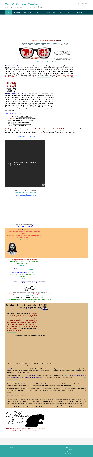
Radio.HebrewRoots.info (25, 226)
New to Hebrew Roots (19, 125)
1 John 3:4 (31, 269)
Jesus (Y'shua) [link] (32, 328)
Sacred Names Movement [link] (48, 390)
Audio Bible (16, 12)
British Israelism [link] (20, 390)
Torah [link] (62, 77)
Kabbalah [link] (74, 388)
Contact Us (68, 12)
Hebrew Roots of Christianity (21, 122)
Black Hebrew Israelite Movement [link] (32, 390)
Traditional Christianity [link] (27, 75)
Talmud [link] (64, 388)
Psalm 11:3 (40, 77)
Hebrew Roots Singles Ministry (22, 124)
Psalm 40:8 (83, 377)
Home (8, 12)
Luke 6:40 (14, 332)
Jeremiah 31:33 (41, 297)
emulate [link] (23, 328)
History (26, 192)
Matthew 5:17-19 (24, 239)
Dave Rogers (68, 453)
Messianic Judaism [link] (47, 75)
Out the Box (13, 447)
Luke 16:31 (47, 77)
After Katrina (33, 192)
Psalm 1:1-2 (77, 377)
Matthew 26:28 (29, 295)
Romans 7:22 (16, 379)
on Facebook (46, 12)
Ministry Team (57, 12)
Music (37, 12)
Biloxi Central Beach (40, 62)
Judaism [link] (53, 388)
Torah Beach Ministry (22, 4)
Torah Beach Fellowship (25, 117)
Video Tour (21, 192)
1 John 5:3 (23, 278)
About (16, 192)
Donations (78, 12)
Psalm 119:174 (10, 379)
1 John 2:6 (9, 332)
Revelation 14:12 (23, 265)
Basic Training (27, 12)
